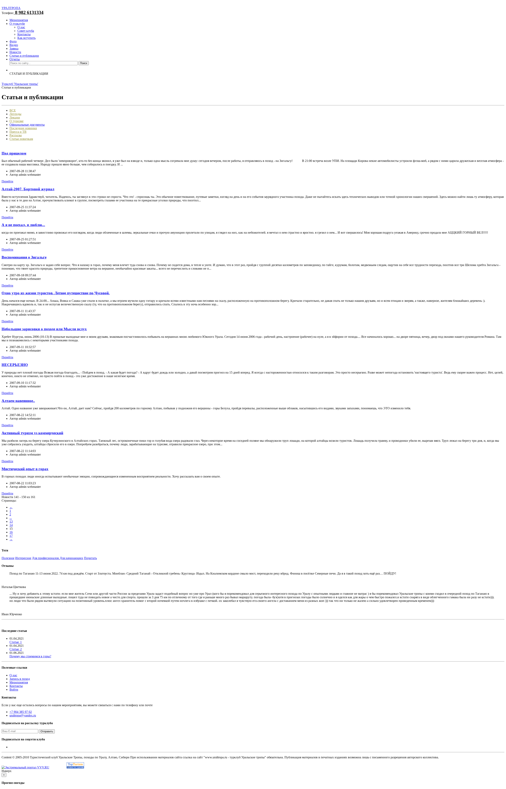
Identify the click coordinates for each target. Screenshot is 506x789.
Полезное (8, 558)
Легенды (15, 114)
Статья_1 (15, 642)
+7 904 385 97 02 (20, 711)
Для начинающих (71, 558)
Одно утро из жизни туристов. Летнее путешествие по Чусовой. (56, 293)
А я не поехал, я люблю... (23, 225)
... (10, 518)
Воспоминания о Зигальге (24, 257)
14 (11, 525)
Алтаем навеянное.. (18, 401)
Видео (13, 45)
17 (11, 535)
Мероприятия (18, 20)
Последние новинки (23, 128)
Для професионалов (46, 558)
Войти (13, 689)
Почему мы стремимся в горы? (30, 656)
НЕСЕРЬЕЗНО (15, 365)
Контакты (24, 34)
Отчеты (14, 59)
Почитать (90, 558)
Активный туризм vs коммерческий (32, 433)
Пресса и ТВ (17, 131)
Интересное (23, 558)
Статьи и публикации (24, 55)
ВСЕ (12, 110)
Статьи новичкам (21, 139)
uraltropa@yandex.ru (22, 715)
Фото (13, 41)
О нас (21, 27)
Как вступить (26, 38)
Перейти (7, 181)
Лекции (14, 117)
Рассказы (15, 135)
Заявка (13, 48)
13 (11, 521)
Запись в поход (19, 678)
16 (11, 532)
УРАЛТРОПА (11, 8)
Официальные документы (27, 124)
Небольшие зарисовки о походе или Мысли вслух (44, 329)
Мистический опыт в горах (25, 469)
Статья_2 (15, 649)
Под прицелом (14, 153)
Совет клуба (25, 30)
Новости (15, 52)
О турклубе (17, 23)
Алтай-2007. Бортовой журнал (28, 189)
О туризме (16, 121)
